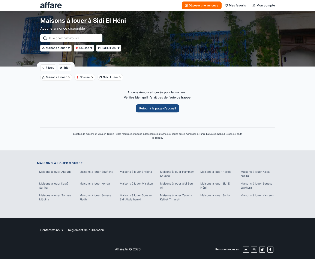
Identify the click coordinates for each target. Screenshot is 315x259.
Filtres (50, 67)
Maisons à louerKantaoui (257, 195)
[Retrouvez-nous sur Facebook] (270, 250)
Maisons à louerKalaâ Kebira (255, 174)
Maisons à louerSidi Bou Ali (176, 185)
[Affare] (51, 5)
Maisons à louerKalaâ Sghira (53, 185)
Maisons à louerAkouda (55, 171)
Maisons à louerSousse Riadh (95, 197)
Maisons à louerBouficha (96, 171)
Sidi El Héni (111, 48)
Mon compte (265, 5)
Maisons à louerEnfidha (136, 171)
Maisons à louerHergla (215, 171)
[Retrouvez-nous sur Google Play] (246, 250)
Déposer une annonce (203, 5)
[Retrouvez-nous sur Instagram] (254, 250)
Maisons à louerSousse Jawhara (257, 185)
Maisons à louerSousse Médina (55, 197)
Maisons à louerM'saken (136, 183)
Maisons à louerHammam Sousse (177, 174)
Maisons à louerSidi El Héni (215, 185)
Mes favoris (237, 5)
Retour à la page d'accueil (157, 108)
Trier (67, 67)
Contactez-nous (51, 230)
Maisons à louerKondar (95, 183)
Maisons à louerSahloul (216, 195)
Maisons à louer (58, 48)
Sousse (85, 48)
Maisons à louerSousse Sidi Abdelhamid (136, 197)
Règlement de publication (86, 230)
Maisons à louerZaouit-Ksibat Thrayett (176, 197)
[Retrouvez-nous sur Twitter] (262, 250)
